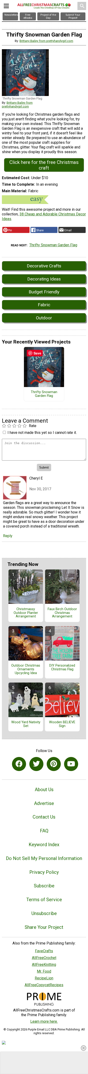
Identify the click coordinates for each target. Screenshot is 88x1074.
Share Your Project (44, 927)
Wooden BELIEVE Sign (62, 724)
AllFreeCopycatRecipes (44, 985)
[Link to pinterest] (54, 764)
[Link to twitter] (36, 764)
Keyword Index (44, 844)
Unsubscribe (44, 913)
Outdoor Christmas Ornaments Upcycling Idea (25, 669)
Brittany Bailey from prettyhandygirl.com (46, 41)
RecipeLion (44, 978)
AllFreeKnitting (44, 964)
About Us (44, 789)
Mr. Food (44, 971)
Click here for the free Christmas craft (44, 165)
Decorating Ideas (44, 279)
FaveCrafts (44, 951)
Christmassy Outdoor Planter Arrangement (26, 613)
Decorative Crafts (44, 266)
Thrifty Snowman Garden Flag (53, 245)
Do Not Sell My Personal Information (44, 858)
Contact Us (44, 817)
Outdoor (44, 318)
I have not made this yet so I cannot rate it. (42, 432)
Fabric (44, 304)
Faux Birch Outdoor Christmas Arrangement (62, 613)
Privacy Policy (44, 872)
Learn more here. (44, 1021)
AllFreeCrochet (44, 958)
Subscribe (44, 886)
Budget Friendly (44, 292)
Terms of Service (44, 899)
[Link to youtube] (71, 764)
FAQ (44, 831)
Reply (7, 536)
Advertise (44, 803)
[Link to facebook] (19, 764)
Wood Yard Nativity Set (25, 724)
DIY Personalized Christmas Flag (62, 667)
